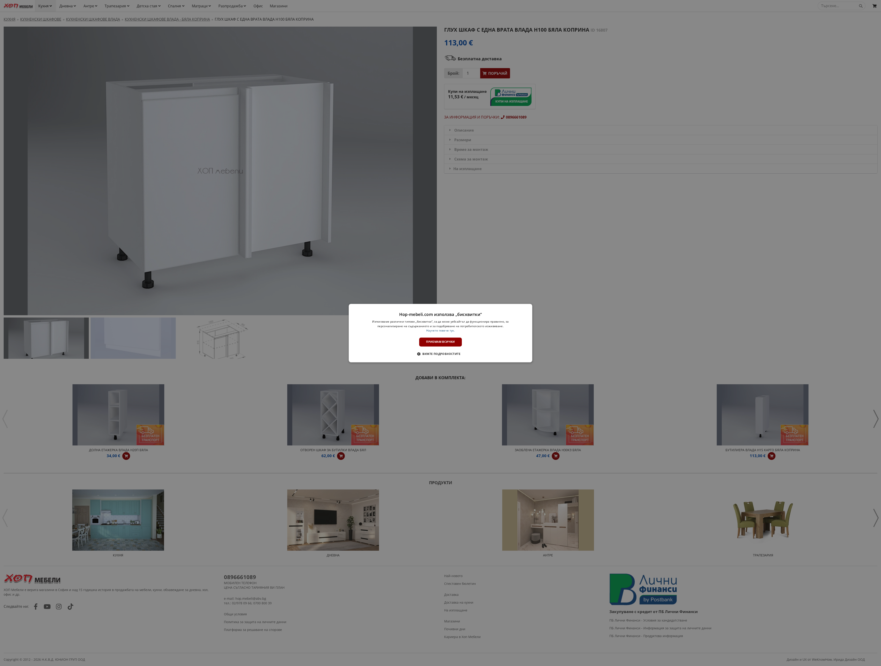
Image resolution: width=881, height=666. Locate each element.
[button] (440, 353)
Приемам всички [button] (440, 342)
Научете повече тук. (440, 331)
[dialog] (440, 333)
